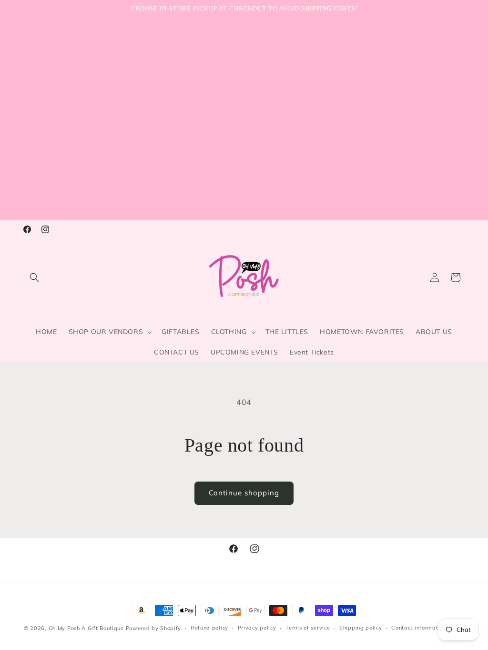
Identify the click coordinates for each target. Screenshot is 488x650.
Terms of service (307, 627)
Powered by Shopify (154, 628)
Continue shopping (244, 492)
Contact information (418, 627)
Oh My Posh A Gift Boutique (86, 628)
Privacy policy (257, 627)
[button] (34, 277)
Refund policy (209, 627)
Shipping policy (360, 627)
